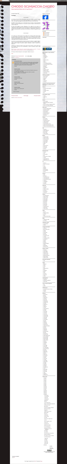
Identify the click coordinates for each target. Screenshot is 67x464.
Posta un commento (16, 91)
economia (44, 323)
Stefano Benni (45, 207)
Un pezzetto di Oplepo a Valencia (49, 407)
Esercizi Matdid (45, 101)
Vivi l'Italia (45, 417)
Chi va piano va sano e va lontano (49, 435)
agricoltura (44, 294)
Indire (44, 260)
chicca (44, 310)
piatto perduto (45, 348)
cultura (44, 318)
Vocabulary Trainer (46, 90)
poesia (44, 349)
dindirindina (45, 55)
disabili (44, 321)
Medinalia (44, 168)
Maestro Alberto (45, 76)
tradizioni (44, 369)
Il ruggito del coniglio (46, 219)
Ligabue (44, 143)
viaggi (44, 373)
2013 (44, 386)
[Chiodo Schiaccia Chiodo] (45, 19)
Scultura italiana (45, 133)
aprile (45, 439)
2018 (44, 380)
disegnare (15, 49)
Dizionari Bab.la (45, 111)
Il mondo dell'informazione (47, 179)
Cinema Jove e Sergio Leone (48, 418)
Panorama (44, 183)
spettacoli (44, 361)
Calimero (44, 230)
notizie (44, 346)
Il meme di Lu (46, 422)
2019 (44, 379)
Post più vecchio (37, 95)
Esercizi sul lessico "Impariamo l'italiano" (49, 104)
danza (44, 320)
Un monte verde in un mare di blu (49, 433)
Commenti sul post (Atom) (18, 97)
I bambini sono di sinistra (47, 411)
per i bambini (16, 57)
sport (44, 362)
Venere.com (45, 274)
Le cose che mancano (47, 427)
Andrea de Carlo (45, 197)
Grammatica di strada (46, 120)
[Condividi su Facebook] (30, 56)
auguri (44, 305)
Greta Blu (44, 233)
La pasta (44, 157)
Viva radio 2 (45, 220)
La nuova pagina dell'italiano (47, 63)
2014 (44, 385)
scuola (44, 359)
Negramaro (45, 413)
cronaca (44, 317)
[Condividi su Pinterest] (31, 56)
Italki (44, 284)
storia (44, 363)
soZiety (44, 285)
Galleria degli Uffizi (46, 130)
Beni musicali (45, 118)
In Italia (44, 95)
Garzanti (44, 91)
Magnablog (44, 66)
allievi (44, 296)
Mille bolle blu (46, 406)
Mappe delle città (45, 268)
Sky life (44, 171)
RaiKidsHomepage (46, 243)
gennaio (45, 443)
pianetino (31, 49)
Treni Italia (44, 273)
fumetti (44, 330)
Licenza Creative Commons (49, 452)
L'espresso (44, 180)
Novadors (44, 290)
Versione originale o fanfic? (48, 421)
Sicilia (44, 272)
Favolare (44, 231)
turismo (44, 371)
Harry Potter (45, 234)
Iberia (44, 267)
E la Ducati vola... (46, 423)
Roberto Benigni (45, 256)
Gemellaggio (46, 430)
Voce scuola (45, 77)
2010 (44, 390)
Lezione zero (45, 65)
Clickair (44, 266)
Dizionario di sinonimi (46, 109)
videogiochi (45, 374)
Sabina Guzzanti (45, 257)
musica (44, 345)
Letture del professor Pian (47, 123)
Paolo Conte (45, 146)
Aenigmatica (45, 279)
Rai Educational (45, 169)
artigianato (44, 304)
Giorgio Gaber (45, 142)
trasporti (44, 370)
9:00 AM (15, 84)
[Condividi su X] (29, 56)
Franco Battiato (45, 140)
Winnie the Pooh (45, 246)
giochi (44, 332)
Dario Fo (44, 211)
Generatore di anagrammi (47, 280)
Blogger (41, 461)
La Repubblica (45, 181)
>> (33, 51)
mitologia (44, 342)
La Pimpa (44, 236)
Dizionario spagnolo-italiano (47, 108)
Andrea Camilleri (45, 196)
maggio (45, 438)
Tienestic (44, 291)
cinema (44, 311)
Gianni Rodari (45, 204)
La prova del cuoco (46, 158)
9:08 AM (15, 89)
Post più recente (14, 95)
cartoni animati (45, 308)
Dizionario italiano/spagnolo (47, 88)
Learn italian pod (45, 122)
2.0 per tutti (45, 80)
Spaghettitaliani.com (46, 159)
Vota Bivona (45, 192)
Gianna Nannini (45, 141)
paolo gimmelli (16, 61)
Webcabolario (45, 245)
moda (44, 343)
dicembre (45, 395)
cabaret (44, 306)
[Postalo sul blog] (28, 56)
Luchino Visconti (45, 254)
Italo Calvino (45, 205)
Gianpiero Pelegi (46, 33)
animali (44, 298)
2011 (44, 389)
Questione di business (47, 408)
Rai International (45, 170)
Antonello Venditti (45, 136)
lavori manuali (45, 336)
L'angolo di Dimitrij (46, 121)
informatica (44, 333)
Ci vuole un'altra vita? (47, 402)
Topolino (44, 244)
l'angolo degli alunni (46, 335)
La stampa (44, 182)
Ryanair (44, 271)
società (44, 360)
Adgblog (44, 54)
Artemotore (44, 249)
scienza (44, 358)
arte (43, 303)
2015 (44, 384)
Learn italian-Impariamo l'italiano (47, 64)
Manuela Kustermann (46, 255)
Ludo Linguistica (45, 223)
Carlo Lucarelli (45, 198)
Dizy (44, 92)
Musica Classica (45, 145)
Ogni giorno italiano (46, 69)
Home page (26, 95)
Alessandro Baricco (46, 195)
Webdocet (44, 78)
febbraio (45, 442)
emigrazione (45, 324)
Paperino (44, 241)
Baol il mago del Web (46, 229)
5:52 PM (15, 79)
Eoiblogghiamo (45, 56)
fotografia (44, 329)
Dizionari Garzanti (45, 110)
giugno (45, 400)
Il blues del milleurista (47, 434)
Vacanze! (45, 401)
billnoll (35, 461)
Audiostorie (45, 228)
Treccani (44, 89)
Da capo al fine (45, 119)
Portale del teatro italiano (46, 216)
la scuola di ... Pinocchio (36, 49)
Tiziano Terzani (45, 208)
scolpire (18, 49)
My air (44, 269)
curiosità (44, 319)
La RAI (44, 166)
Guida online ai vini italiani (47, 156)
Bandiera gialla (46, 412)
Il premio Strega (46, 416)
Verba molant (45, 281)
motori (44, 344)
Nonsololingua (45, 67)
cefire (44, 309)
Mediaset (44, 167)
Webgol (44, 79)
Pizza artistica (45, 191)
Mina (44, 144)
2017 (44, 381)
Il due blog (44, 57)
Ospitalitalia (45, 270)
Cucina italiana (45, 154)
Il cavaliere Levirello (46, 235)
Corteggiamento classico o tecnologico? (48, 429)
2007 (44, 394)
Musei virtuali (45, 132)
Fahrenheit (44, 81)
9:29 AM (15, 66)
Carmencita (45, 186)
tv (43, 372)
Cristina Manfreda (46, 32)
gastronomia (45, 331)
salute (44, 357)
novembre (45, 396)
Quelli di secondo (45, 70)
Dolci (44, 155)
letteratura (44, 337)
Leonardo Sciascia (46, 206)
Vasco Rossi (45, 147)
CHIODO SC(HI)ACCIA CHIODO (32, 6)
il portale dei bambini (26, 49)
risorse (44, 356)
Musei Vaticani (45, 131)
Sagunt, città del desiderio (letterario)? (49, 403)
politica (44, 350)
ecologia (44, 322)
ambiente (44, 297)
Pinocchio (44, 242)
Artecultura (44, 129)
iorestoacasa (45, 334)
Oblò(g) (44, 68)
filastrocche (21, 49)
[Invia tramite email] (27, 56)
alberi (44, 295)
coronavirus (45, 316)
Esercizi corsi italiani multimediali (48, 105)
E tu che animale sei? (47, 426)
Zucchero (44, 148)
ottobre (45, 397)
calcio (44, 307)
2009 (44, 391)
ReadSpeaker (52, 448)
